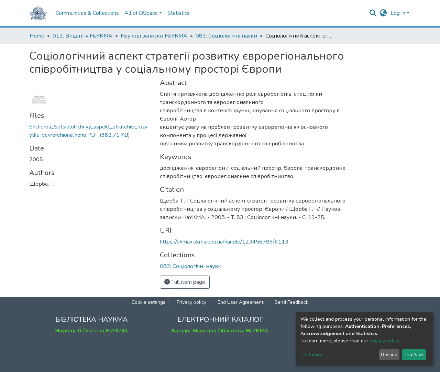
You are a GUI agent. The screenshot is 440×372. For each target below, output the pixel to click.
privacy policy (384, 341)
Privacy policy (191, 302)
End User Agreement (240, 302)
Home (37, 36)
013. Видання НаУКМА (82, 36)
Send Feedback (291, 302)
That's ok (414, 354)
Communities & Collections (87, 13)
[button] (383, 13)
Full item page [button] (187, 282)
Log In (397, 13)
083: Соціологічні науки (226, 36)
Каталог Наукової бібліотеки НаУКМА (220, 330)
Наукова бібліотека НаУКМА (91, 330)
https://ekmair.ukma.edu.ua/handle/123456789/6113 (224, 242)
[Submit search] (373, 13)
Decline (389, 354)
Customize (311, 354)
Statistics (178, 13)
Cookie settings (148, 302)
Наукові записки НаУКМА (154, 36)
